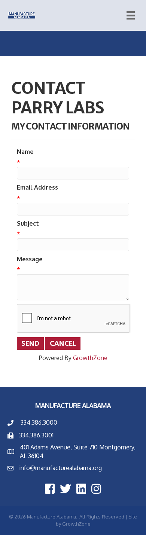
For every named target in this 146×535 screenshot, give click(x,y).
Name (25, 151)
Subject (28, 223)
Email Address (37, 187)
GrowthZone (90, 358)
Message (30, 259)
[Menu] (131, 15)
